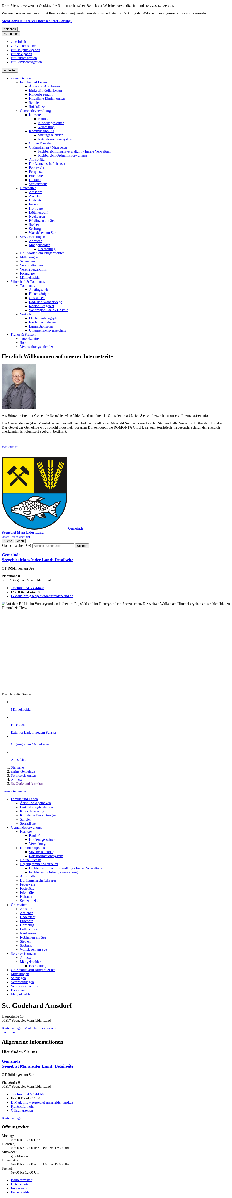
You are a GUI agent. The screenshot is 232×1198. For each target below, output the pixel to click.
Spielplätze (37, 106)
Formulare (27, 273)
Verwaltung (46, 127)
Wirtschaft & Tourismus (28, 281)
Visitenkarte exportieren (41, 1028)
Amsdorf (35, 192)
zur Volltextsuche (23, 46)
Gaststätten (37, 298)
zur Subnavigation (24, 58)
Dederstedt (36, 200)
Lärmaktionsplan (41, 326)
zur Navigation (21, 54)
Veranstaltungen (31, 265)
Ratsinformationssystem (55, 139)
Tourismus (27, 286)
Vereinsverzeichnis (33, 269)
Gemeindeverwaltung (35, 111)
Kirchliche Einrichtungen (47, 98)
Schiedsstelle (38, 184)
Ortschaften (28, 188)
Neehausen (37, 216)
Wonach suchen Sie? (16, 545)
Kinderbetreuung (41, 94)
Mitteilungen (29, 257)
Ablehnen (10, 29)
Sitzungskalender (50, 135)
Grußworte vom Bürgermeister (42, 253)
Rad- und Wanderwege (45, 302)
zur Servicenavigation (26, 62)
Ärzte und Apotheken (44, 86)
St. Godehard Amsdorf (27, 783)
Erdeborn (35, 204)
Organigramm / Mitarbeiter (48, 147)
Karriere (35, 115)
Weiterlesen (10, 447)
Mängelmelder (39, 245)
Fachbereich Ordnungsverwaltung (62, 155)
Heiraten (35, 180)
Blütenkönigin (39, 294)
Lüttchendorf (38, 212)
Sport (24, 342)
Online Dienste (40, 143)
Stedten (34, 224)
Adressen (35, 241)
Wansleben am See (42, 233)
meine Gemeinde (23, 78)
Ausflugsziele (38, 290)
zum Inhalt (18, 42)
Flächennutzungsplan (44, 318)
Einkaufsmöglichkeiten (45, 90)
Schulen (35, 102)
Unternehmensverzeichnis (47, 330)
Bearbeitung (47, 249)
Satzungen (27, 261)
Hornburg (36, 208)
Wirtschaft (27, 314)
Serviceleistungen (32, 237)
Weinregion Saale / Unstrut (48, 310)
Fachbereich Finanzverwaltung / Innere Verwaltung (74, 151)
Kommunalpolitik (41, 131)
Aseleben (35, 196)
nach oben (9, 1032)
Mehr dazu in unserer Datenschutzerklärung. (37, 21)
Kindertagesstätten (51, 123)
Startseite (17, 767)
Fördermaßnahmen (42, 322)
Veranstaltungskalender (36, 347)
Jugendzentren (30, 338)
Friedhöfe (36, 176)
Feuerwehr (36, 168)
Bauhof (43, 119)
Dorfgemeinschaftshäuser (47, 163)
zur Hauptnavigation (25, 50)
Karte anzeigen (12, 1028)
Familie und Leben (33, 82)
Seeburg (35, 229)
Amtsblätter (37, 159)
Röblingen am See (42, 220)
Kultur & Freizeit (23, 334)
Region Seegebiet (41, 306)
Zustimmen (11, 33)
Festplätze (36, 172)
